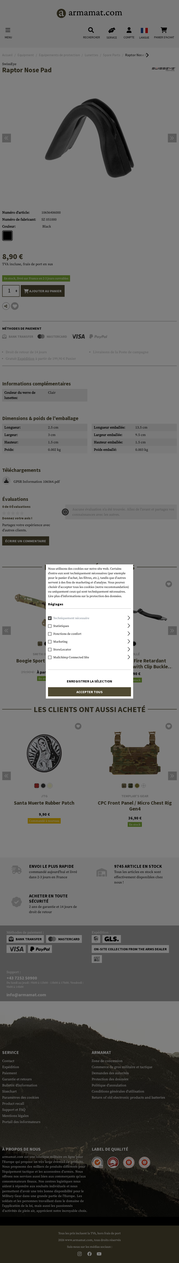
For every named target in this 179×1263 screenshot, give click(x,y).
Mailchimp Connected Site (71, 657)
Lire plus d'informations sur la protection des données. (85, 596)
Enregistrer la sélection (89, 681)
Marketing (60, 642)
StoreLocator (62, 650)
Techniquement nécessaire (71, 618)
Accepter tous (89, 692)
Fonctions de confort (67, 634)
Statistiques (61, 626)
